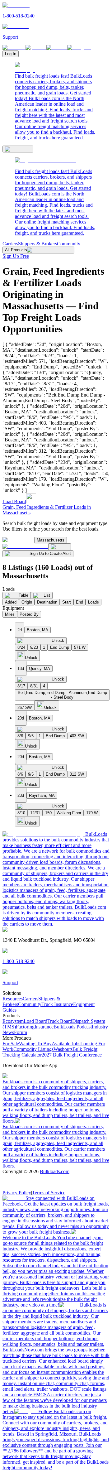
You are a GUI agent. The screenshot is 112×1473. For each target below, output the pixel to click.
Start (66, 602)
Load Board (14, 501)
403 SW (77, 736)
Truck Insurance (57, 1004)
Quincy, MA (39, 668)
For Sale (10, 1043)
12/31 (35, 813)
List (47, 595)
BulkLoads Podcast (73, 1026)
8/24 (21, 647)
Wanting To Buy (35, 1043)
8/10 (21, 813)
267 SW (24, 707)
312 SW (77, 774)
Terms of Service (48, 1192)
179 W (92, 813)
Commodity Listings (33, 1049)
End (79, 602)
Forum (20, 1032)
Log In (10, 53)
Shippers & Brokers (37, 243)
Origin (26, 602)
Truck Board (59, 1021)
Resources (12, 998)
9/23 (34, 647)
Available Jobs (66, 1043)
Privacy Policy (16, 1192)
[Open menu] (17, 149)
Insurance (44, 1026)
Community (68, 243)
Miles (10, 614)
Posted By (29, 614)
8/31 (34, 686)
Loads (93, 602)
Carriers (10, 243)
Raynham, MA (42, 795)
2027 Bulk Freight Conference (72, 1054)
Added (10, 602)
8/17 (21, 686)
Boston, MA (37, 630)
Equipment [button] (13, 608)
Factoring (25, 1026)
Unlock (58, 640)
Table (23, 595)
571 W (80, 647)
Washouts (63, 1049)
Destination (47, 602)
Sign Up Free (15, 256)
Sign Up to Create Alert (50, 553)
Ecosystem (13, 1021)
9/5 (31, 736)
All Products (16, 250)
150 (48, 813)
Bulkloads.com (54, 1171)
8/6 (20, 736)
